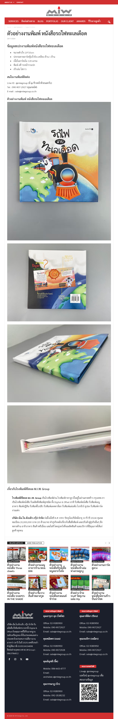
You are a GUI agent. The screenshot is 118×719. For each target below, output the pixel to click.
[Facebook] (10, 659)
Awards (81, 21)
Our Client (67, 21)
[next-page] (109, 543)
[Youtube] (27, 659)
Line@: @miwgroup (89, 671)
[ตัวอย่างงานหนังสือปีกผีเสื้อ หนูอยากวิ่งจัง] (59, 554)
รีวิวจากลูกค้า (94, 21)
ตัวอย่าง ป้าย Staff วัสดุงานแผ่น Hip (78, 596)
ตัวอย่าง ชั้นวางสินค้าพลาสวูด (36, 594)
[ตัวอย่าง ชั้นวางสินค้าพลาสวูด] (37, 582)
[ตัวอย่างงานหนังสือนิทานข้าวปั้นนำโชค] (101, 582)
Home (9, 27)
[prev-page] (105, 543)
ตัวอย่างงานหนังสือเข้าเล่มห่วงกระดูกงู (78, 568)
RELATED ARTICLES (16, 543)
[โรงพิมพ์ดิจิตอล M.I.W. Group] (59, 10)
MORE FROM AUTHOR (34, 543)
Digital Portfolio (13, 561)
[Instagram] (16, 659)
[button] (109, 21)
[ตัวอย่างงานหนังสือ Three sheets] (16, 554)
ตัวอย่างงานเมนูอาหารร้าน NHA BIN (36, 568)
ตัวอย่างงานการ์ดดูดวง (101, 566)
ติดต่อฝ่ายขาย (28, 21)
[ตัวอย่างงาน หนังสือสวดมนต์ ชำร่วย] (59, 582)
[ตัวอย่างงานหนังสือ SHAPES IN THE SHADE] (16, 582)
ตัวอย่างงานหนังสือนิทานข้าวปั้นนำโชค (101, 596)
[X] (22, 659)
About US (8, 2)
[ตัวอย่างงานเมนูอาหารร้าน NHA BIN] (37, 554)
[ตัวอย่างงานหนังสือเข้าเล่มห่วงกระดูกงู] (80, 554)
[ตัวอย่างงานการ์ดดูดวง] (101, 554)
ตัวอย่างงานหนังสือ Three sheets (14, 568)
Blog (40, 21)
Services (13, 21)
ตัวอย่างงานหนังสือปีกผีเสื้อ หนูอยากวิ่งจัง (58, 568)
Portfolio (52, 21)
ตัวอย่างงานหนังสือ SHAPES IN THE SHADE (16, 596)
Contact (20, 2)
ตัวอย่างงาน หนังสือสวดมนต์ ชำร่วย (58, 596)
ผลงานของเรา (18, 27)
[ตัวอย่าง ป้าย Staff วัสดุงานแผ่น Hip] (80, 582)
